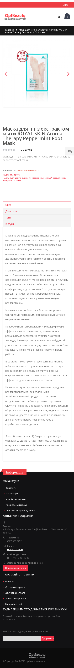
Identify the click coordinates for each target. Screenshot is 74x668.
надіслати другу (11, 174)
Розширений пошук (16, 504)
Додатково (11, 211)
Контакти (11, 487)
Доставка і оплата (15, 592)
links (65, 5)
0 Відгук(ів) (27, 149)
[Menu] (51, 17)
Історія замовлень (16, 499)
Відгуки (9, 224)
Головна (9, 29)
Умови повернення (16, 598)
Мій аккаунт (12, 493)
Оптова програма (15, 587)
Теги (8, 217)
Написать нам (15, 549)
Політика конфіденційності (20, 510)
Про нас (9, 581)
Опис (8, 205)
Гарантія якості (13, 604)
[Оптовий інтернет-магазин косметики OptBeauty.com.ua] (15, 17)
